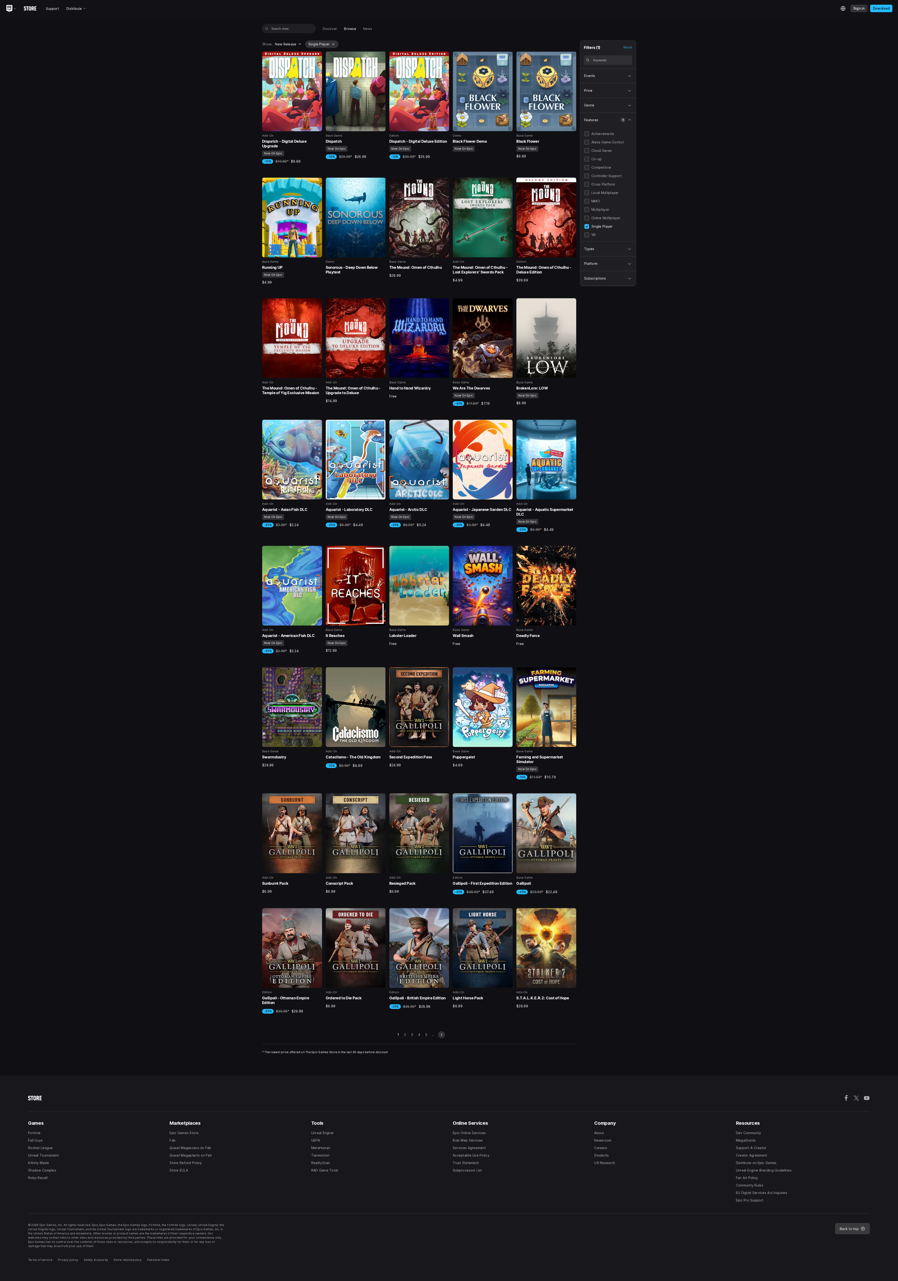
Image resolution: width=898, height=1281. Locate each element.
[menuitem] (329, 28)
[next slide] (441, 1034)
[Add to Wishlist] (317, 56)
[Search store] (266, 28)
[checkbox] (586, 133)
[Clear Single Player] (333, 44)
